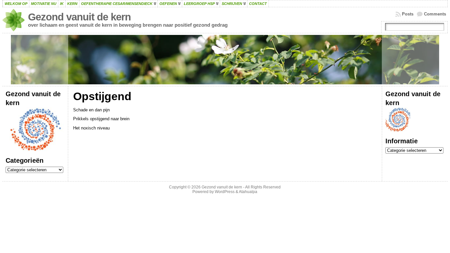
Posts (407, 14)
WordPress (225, 191)
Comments (435, 14)
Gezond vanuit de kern (79, 17)
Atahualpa (248, 191)
